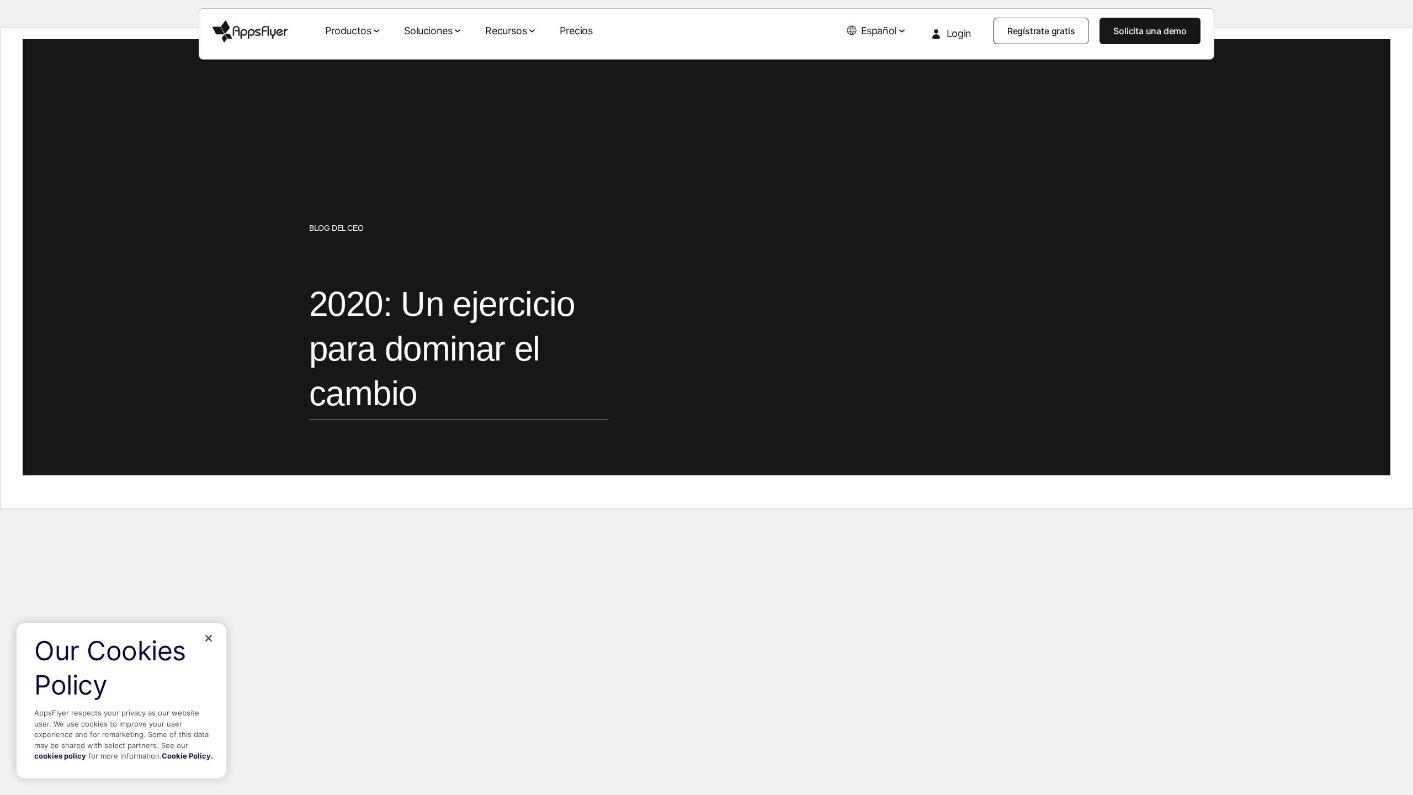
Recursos (506, 30)
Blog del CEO (336, 228)
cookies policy (60, 755)
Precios (576, 30)
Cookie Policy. (187, 755)
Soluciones (428, 30)
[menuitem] (353, 31)
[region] (121, 700)
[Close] (208, 638)
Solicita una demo (1150, 30)
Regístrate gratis (1041, 30)
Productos (348, 30)
